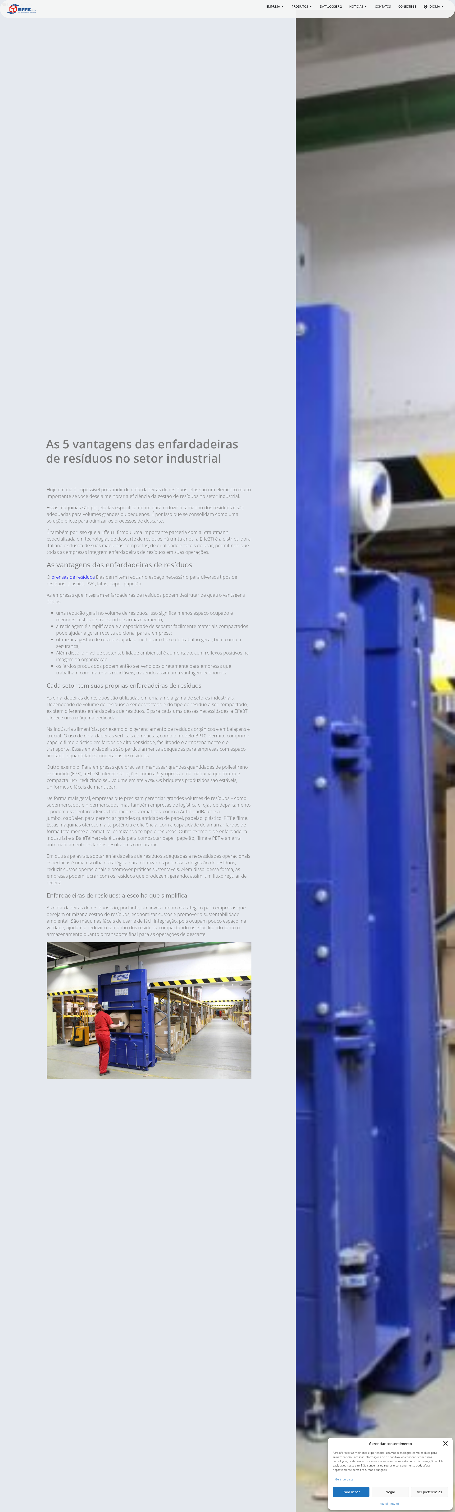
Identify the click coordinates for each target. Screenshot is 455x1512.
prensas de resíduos (73, 577)
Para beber (351, 1492)
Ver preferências (429, 1492)
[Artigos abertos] (365, 6)
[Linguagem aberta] (442, 6)
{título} (383, 1504)
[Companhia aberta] (282, 6)
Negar (390, 1492)
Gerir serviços (344, 1479)
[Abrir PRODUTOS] (310, 6)
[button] (445, 1443)
